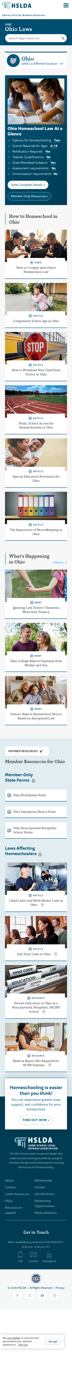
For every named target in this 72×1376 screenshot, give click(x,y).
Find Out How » (36, 1120)
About (9, 1180)
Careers (10, 1187)
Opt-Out (23, 1344)
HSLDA (21, 1288)
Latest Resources (17, 1194)
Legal (8, 24)
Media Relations (46, 1213)
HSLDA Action (44, 1194)
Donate (40, 1187)
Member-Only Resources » (29, 196)
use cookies (13, 1338)
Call (20, 1261)
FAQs (8, 1201)
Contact (33, 1261)
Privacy (60, 1288)
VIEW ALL (58, 562)
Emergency (49, 1261)
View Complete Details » (28, 185)
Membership (43, 1180)
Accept (53, 1341)
